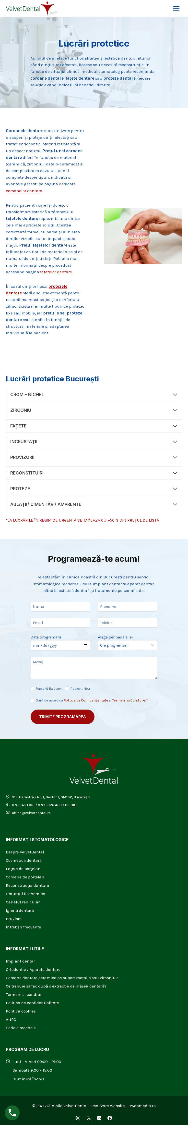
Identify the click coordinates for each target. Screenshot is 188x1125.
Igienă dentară (20, 910)
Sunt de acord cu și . (92, 700)
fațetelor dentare (56, 271)
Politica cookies (21, 1011)
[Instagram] (78, 1118)
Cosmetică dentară (24, 860)
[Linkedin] (99, 1118)
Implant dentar (20, 961)
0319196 (72, 805)
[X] (88, 1118)
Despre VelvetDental (25, 852)
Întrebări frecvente (23, 927)
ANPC (11, 1019)
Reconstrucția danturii (27, 885)
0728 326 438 (50, 805)
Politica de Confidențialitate (86, 700)
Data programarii (46, 637)
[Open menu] (176, 8)
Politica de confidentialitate (32, 1002)
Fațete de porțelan (23, 868)
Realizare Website (108, 1105)
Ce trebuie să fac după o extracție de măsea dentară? (56, 986)
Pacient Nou (80, 689)
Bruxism (14, 918)
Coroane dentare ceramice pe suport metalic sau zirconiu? (62, 977)
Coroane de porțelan (25, 877)
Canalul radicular (23, 902)
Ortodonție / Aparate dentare (33, 969)
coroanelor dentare (24, 190)
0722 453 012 (23, 805)
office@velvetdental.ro (31, 813)
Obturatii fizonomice (25, 893)
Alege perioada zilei (115, 637)
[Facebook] (109, 1118)
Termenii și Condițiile (128, 700)
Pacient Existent (49, 689)
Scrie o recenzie (21, 1027)
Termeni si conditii (23, 994)
